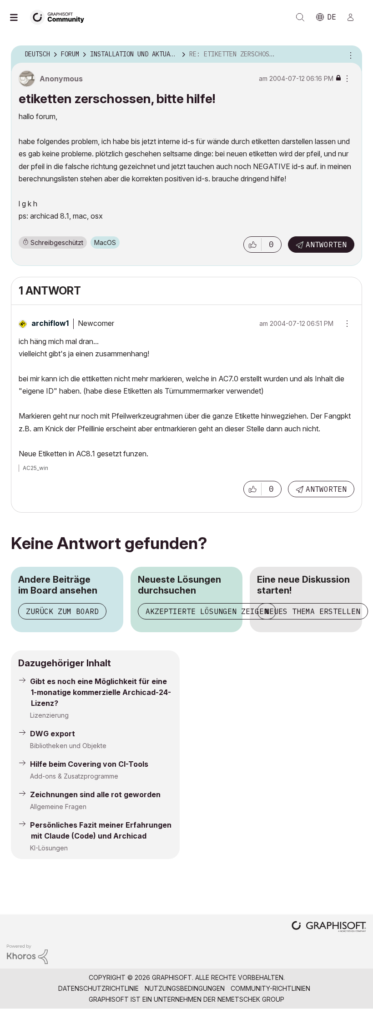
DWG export (52, 733)
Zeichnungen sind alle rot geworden (95, 794)
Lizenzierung (49, 715)
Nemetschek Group (250, 999)
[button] (252, 244)
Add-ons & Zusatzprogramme (74, 776)
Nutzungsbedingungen (185, 988)
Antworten (326, 244)
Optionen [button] (349, 54)
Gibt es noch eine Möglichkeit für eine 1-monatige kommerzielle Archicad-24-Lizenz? (100, 692)
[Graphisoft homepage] (329, 927)
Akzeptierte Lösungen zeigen (207, 611)
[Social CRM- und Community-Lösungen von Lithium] (27, 953)
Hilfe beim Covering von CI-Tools (89, 764)
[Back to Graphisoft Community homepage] (60, 16)
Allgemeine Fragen (58, 806)
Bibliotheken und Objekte (68, 745)
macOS (105, 242)
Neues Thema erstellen (312, 611)
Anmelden (354, 17)
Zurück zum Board (62, 611)
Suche (300, 17)
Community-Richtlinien (270, 988)
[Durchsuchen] (18, 17)
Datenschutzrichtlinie (98, 988)
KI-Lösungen (49, 848)
